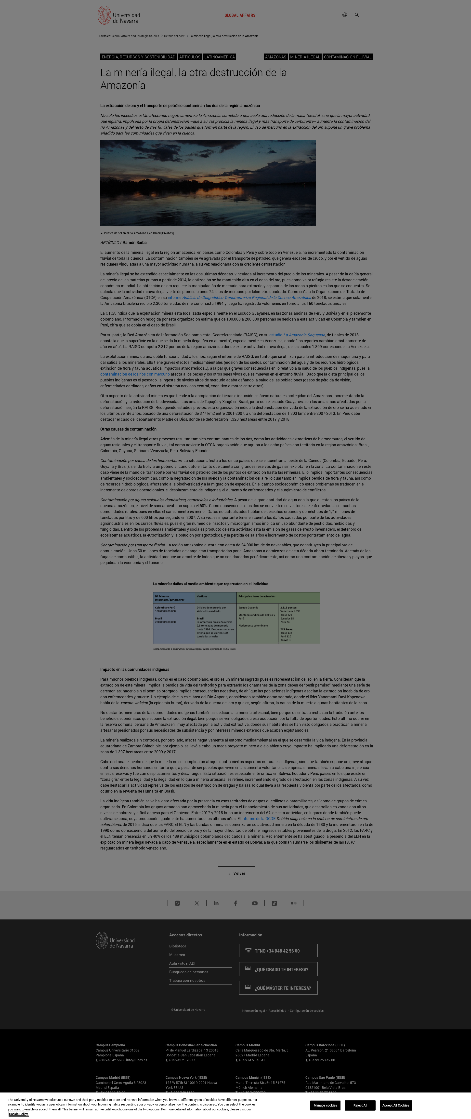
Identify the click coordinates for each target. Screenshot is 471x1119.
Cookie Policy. (18, 1114)
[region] (235, 1105)
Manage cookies (325, 1105)
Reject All (360, 1105)
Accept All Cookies (395, 1105)
